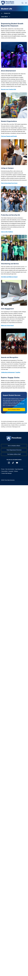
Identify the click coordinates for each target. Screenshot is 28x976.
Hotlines (16, 471)
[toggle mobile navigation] (26, 3)
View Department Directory (14, 450)
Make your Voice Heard (7, 325)
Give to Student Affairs (14, 409)
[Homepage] (1, 13)
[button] (22, 3)
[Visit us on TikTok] (13, 463)
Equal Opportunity (19, 469)
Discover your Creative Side (8, 89)
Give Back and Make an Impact (9, 276)
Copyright (11, 471)
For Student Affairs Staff (14, 454)
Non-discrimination (10, 469)
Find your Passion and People (9, 136)
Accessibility (5, 471)
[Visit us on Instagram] (9, 463)
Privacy (2, 469)
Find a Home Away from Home (9, 183)
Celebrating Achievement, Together (10, 372)
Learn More (4, 16)
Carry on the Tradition (7, 231)
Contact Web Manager (7, 473)
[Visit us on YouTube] (17, 462)
